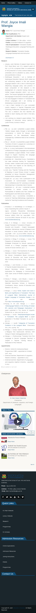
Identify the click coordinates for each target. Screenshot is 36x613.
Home (3, 3)
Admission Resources (9, 551)
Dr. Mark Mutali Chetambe (18, 398)
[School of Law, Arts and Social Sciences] (18, 9)
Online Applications (9, 546)
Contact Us (28, 3)
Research (5, 521)
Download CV (10, 57)
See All (32, 464)
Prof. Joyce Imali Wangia (13, 24)
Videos (20, 3)
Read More (11, 441)
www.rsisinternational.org (12, 219)
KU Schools (6, 532)
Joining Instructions (8, 556)
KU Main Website (8, 510)
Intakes (5, 562)
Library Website (7, 516)
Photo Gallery (11, 3)
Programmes (7, 526)
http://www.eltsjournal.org (16, 301)
